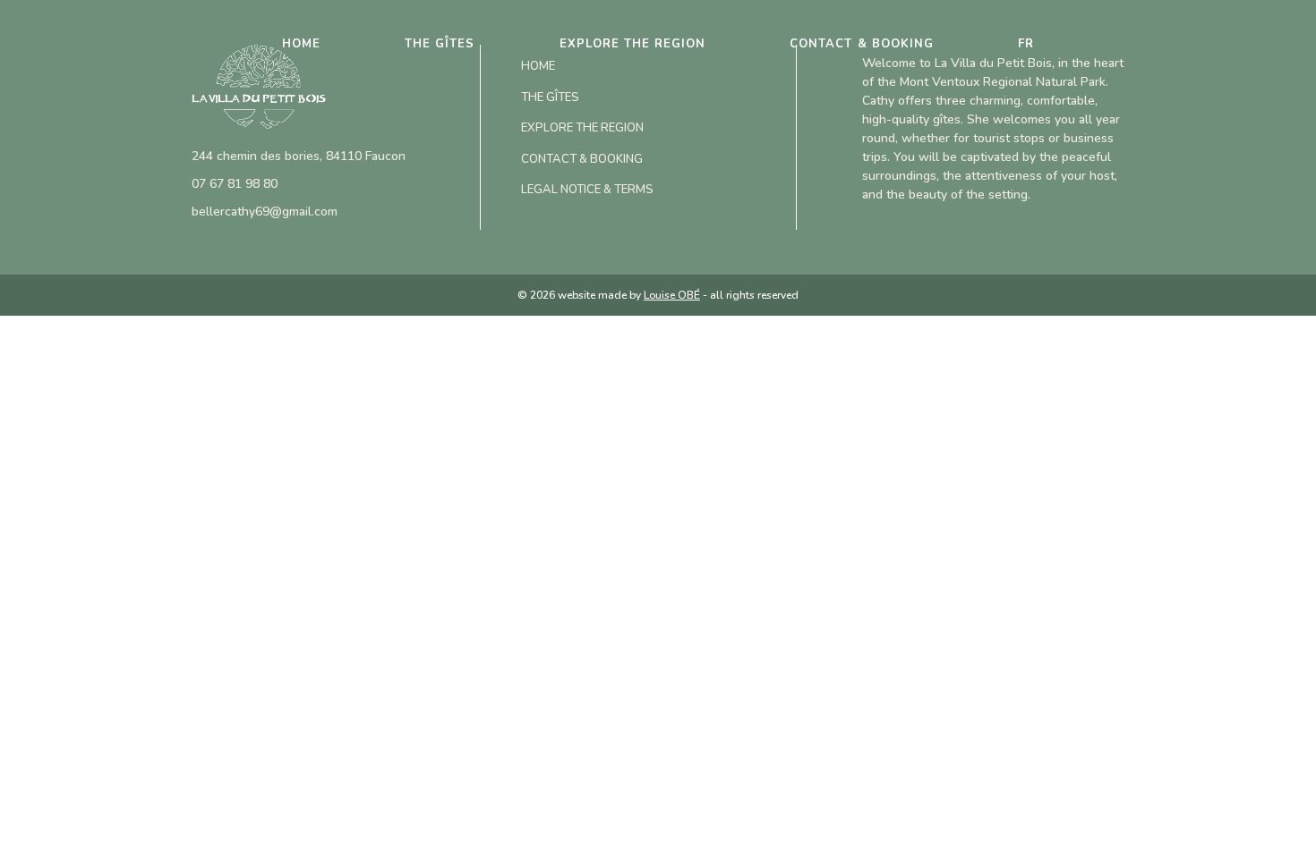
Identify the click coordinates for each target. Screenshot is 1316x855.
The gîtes (439, 44)
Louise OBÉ (672, 295)
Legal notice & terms (587, 190)
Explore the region (633, 44)
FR (1026, 44)
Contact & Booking (862, 44)
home (301, 44)
